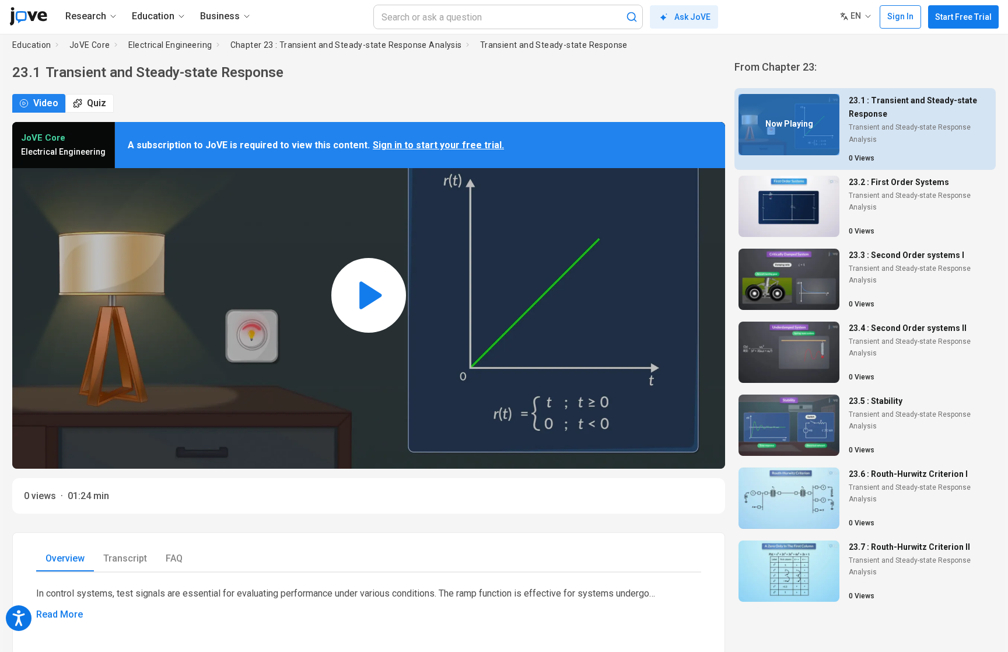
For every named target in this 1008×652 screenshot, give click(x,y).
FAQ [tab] (174, 558)
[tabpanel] (368, 604)
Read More (59, 614)
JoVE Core (89, 45)
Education (31, 45)
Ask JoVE (692, 17)
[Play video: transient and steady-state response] (368, 295)
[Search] (632, 17)
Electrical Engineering (170, 45)
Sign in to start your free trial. (438, 145)
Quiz (96, 103)
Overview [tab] (65, 558)
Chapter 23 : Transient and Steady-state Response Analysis (346, 45)
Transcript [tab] (125, 558)
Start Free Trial (963, 17)
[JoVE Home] (28, 16)
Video (45, 103)
